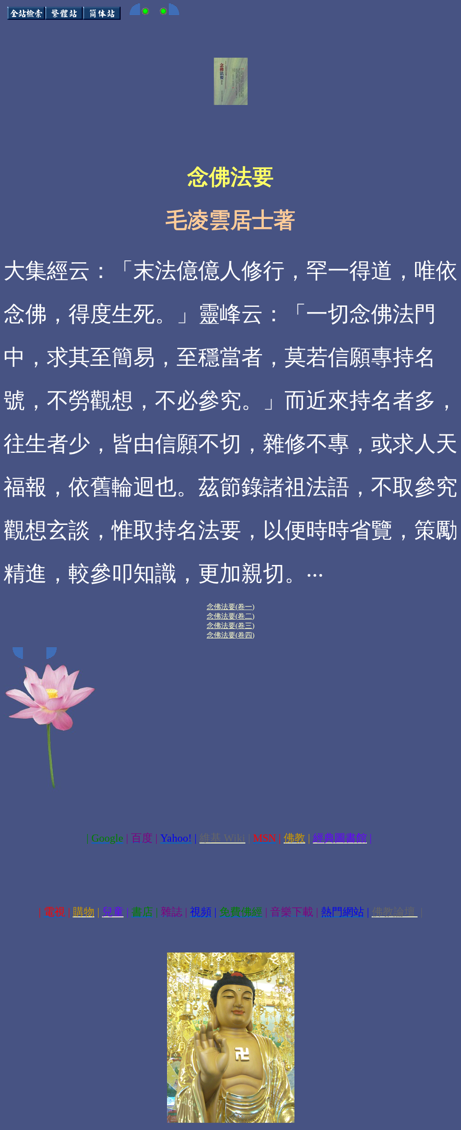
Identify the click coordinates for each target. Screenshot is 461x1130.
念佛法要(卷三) (230, 625)
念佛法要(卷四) (230, 635)
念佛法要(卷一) (230, 607)
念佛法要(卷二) (230, 616)
